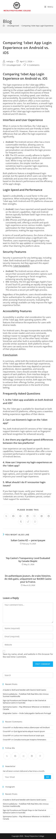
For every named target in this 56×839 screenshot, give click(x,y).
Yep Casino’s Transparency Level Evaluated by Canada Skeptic (28, 560)
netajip (9, 61)
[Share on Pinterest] (20, 516)
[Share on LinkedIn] (27, 516)
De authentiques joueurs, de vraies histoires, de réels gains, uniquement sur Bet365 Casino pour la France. (28, 578)
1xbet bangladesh (21, 265)
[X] (7, 756)
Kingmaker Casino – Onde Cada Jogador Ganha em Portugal (27, 713)
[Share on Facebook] (13, 516)
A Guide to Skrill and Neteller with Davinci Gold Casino (24, 690)
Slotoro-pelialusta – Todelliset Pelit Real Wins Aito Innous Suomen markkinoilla (26, 695)
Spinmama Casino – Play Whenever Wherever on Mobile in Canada (26, 708)
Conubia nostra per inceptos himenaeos (30, 739)
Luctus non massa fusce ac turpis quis (29, 735)
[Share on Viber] (34, 516)
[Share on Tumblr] (21, 521)
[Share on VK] (41, 516)
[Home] (4, 25)
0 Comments (33, 65)
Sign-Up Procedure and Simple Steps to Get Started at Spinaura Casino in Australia (24, 701)
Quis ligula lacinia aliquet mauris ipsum (29, 731)
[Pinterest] (40, 756)
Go (47, 777)
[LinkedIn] (32, 756)
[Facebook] (15, 756)
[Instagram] (23, 756)
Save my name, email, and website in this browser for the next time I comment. (28, 655)
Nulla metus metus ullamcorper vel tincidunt (32, 727)
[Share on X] (6, 516)
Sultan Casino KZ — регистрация (28, 540)
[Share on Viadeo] (28, 521)
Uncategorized (13, 65)
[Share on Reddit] (48, 516)
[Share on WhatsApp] (35, 521)
